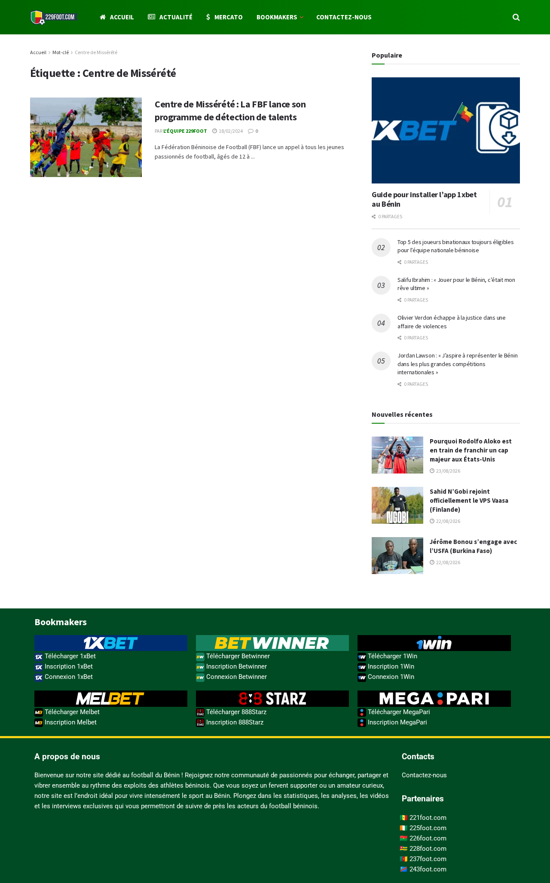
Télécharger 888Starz (235, 712)
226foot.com (427, 838)
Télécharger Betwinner (237, 656)
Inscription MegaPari (396, 722)
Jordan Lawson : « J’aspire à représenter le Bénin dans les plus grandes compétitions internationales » (457, 363)
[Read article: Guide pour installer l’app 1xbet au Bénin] (446, 130)
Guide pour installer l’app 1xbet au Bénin (424, 199)
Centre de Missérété (96, 52)
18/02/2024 (230, 131)
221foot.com (427, 818)
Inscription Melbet (70, 722)
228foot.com (427, 848)
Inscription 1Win (390, 666)
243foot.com (427, 869)
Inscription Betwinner (236, 666)
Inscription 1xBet (68, 666)
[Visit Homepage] (54, 17)
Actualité (175, 17)
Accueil (122, 17)
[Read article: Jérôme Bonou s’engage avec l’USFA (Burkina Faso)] (397, 555)
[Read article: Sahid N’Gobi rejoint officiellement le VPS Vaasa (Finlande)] (397, 505)
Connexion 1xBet (68, 677)
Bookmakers (277, 17)
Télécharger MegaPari (398, 712)
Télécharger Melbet (71, 712)
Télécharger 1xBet (69, 656)
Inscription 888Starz (234, 722)
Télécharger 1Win (391, 656)
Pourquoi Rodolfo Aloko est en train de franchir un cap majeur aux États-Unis (471, 450)
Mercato (228, 17)
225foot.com (427, 828)
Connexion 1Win (390, 677)
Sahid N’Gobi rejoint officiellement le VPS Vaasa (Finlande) (469, 500)
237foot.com (427, 859)
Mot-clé (60, 52)
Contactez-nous (344, 17)
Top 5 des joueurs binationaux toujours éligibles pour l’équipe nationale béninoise (455, 246)
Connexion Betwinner (236, 677)
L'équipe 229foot (185, 131)
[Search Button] (516, 17)
